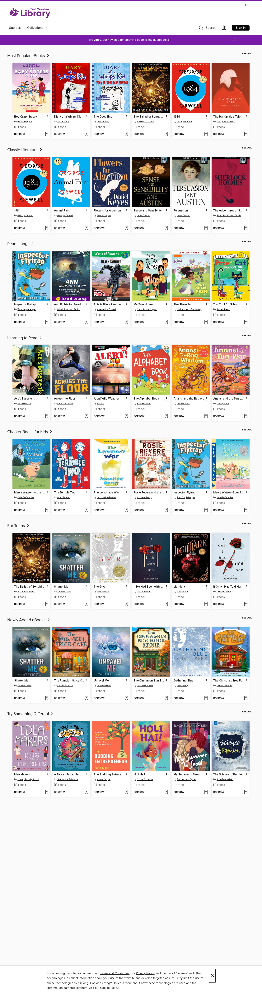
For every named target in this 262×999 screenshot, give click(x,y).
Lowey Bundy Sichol (28, 779)
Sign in (241, 28)
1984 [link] (177, 117)
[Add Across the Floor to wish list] (86, 416)
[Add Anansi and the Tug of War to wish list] (245, 416)
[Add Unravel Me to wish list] (126, 698)
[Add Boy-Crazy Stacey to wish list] (46, 134)
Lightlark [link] (179, 587)
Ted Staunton (24, 403)
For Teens (16, 525)
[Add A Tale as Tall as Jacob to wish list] (86, 792)
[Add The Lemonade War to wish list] (126, 510)
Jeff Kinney (63, 121)
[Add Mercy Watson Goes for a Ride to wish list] (245, 510)
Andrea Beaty (144, 497)
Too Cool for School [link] (226, 304)
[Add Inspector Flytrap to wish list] (46, 322)
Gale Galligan (24, 121)
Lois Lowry (103, 591)
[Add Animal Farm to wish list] (86, 228)
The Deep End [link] (103, 117)
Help (246, 5)
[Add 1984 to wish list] (206, 134)
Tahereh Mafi (64, 591)
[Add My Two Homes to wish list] (166, 322)
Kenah (100, 403)
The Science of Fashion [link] (228, 774)
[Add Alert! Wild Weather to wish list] (126, 416)
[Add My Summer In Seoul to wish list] (206, 792)
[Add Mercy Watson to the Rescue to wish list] (46, 510)
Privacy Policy (145, 973)
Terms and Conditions (114, 973)
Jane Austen (143, 215)
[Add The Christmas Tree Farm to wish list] (245, 698)
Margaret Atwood (226, 121)
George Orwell (184, 121)
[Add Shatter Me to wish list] (86, 604)
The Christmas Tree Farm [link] (228, 680)
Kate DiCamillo (25, 497)
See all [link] (247, 53)
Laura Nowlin (144, 591)
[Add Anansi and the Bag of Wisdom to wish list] (206, 416)
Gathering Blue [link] (183, 680)
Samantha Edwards (67, 779)
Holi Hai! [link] (139, 774)
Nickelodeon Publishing (189, 309)
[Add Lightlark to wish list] (206, 604)
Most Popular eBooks (26, 55)
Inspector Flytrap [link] (25, 304)
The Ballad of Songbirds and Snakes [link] (149, 117)
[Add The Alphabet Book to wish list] (166, 416)
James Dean (223, 309)
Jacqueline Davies (106, 497)
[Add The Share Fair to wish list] (206, 322)
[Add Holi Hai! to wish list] (166, 792)
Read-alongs (18, 243)
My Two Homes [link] (144, 304)
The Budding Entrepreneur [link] (109, 774)
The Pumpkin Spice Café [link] (69, 680)
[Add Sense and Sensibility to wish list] (166, 228)
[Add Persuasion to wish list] (206, 228)
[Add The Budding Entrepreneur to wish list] (126, 792)
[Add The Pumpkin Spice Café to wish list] (86, 698)
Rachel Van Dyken (186, 779)
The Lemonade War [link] (106, 492)
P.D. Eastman (144, 403)
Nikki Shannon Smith (68, 309)
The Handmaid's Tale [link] (227, 117)
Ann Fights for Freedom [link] (69, 304)
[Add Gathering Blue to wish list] (206, 698)
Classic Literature (23, 150)
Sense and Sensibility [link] (148, 210)
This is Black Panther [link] (107, 304)
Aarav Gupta (103, 779)
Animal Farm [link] (62, 210)
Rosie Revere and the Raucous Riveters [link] (149, 492)
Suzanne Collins (145, 121)
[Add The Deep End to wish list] (126, 134)
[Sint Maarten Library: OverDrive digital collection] (29, 13)
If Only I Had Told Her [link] (227, 587)
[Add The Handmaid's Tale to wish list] (245, 134)
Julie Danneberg (225, 779)
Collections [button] (36, 28)
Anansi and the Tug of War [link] (228, 398)
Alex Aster (182, 591)
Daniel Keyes (104, 215)
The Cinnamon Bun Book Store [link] (149, 680)
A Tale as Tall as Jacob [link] (68, 774)
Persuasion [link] (181, 210)
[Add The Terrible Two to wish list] (86, 510)
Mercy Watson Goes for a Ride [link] (228, 492)
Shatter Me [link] (61, 587)
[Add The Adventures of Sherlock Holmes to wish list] (245, 228)
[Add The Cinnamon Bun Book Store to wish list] (166, 698)
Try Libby (95, 40)
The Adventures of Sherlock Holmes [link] (228, 210)
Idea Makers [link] (22, 774)
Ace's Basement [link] (24, 398)
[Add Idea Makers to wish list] (46, 792)
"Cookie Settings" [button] (100, 983)
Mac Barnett (63, 497)
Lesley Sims (183, 403)
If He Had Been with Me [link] (149, 587)
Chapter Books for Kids (28, 431)
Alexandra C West (106, 309)
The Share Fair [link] (183, 304)
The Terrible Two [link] (65, 492)
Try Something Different (28, 713)
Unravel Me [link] (101, 680)
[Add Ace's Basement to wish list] (46, 416)
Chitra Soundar (145, 779)
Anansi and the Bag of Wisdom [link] (189, 398)
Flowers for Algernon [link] (107, 210)
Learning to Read (22, 338)
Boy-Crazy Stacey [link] (25, 117)
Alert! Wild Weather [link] (106, 398)
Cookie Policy (109, 988)
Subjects (15, 28)
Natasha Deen (65, 403)
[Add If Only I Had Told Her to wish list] (245, 604)
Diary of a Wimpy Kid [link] (68, 117)
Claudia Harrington (147, 309)
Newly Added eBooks (26, 620)
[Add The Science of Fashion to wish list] (245, 792)
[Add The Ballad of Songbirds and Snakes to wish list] (166, 134)
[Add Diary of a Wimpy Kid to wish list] (86, 134)
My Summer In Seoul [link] (187, 774)
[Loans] (224, 28)
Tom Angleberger (26, 309)
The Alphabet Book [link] (146, 398)
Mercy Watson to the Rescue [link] (29, 492)
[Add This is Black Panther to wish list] (126, 322)
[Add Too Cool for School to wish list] (245, 322)
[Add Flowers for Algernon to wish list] (126, 228)
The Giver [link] (100, 587)
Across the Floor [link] (64, 398)
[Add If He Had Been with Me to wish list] (166, 604)
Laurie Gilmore (65, 685)
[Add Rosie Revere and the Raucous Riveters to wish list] (166, 510)
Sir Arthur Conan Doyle (229, 215)
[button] (206, 28)
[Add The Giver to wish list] (126, 604)
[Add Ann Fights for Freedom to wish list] (86, 322)
